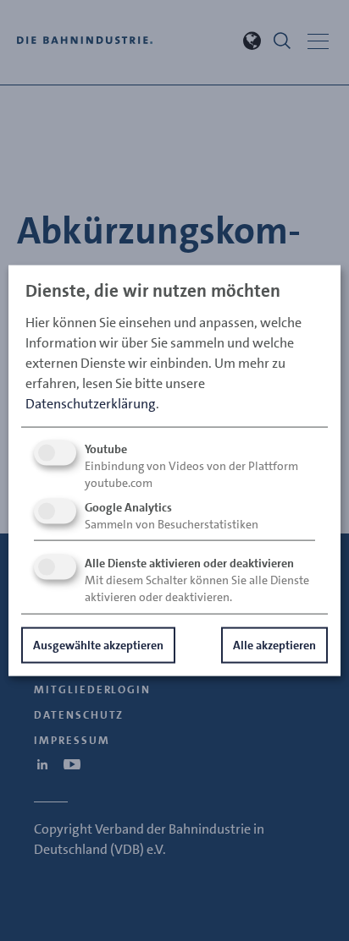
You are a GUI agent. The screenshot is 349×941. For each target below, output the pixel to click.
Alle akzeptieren (274, 644)
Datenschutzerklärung (90, 403)
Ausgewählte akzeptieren (98, 644)
